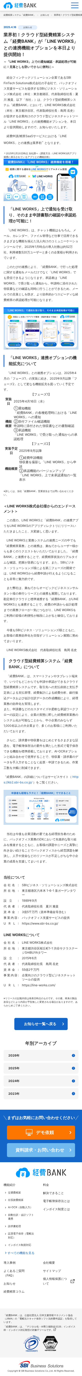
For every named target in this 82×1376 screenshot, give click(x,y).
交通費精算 (14, 1192)
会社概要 (49, 1263)
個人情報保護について (55, 1281)
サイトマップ (52, 1271)
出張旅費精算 (15, 1199)
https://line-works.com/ (38, 985)
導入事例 (10, 1263)
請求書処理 (14, 1226)
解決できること (53, 1193)
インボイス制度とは (56, 1209)
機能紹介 (10, 1185)
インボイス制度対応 (19, 1244)
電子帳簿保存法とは (56, 1201)
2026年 (14, 1055)
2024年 (14, 1081)
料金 (46, 1185)
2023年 (14, 1094)
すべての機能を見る (21, 1253)
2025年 (14, 1068)
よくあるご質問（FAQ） (14, 1273)
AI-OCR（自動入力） (20, 1207)
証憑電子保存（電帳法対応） (21, 1235)
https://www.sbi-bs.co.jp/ (40, 923)
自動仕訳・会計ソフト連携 (21, 1216)
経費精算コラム (14, 1291)
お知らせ (10, 1283)
